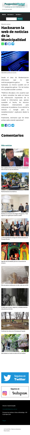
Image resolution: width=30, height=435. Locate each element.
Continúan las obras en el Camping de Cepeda (13, 331)
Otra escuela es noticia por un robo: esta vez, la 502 (14, 285)
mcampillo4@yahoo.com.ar (9, 409)
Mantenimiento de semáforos (9, 191)
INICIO (4, 14)
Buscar (20, 19)
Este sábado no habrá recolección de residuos (13, 353)
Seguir (4, 420)
